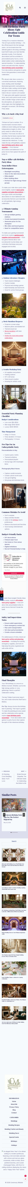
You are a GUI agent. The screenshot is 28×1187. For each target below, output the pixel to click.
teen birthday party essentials (12, 68)
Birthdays (14, 23)
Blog (14, 1110)
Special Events (14, 1137)
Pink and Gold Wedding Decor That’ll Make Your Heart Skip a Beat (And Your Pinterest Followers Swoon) (13, 865)
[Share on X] (1, 595)
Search (14, 841)
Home (14, 1101)
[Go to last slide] (4, 815)
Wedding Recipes (14, 1125)
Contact (14, 1113)
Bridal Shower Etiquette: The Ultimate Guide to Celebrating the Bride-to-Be (21, 777)
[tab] (12, 832)
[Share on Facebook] (1, 598)
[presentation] (14, 805)
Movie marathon (10, 331)
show (10, 118)
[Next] (24, 815)
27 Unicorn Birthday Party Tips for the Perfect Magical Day (13, 817)
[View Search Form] (20, 7)
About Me (14, 1104)
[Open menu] (25, 7)
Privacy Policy (14, 1107)
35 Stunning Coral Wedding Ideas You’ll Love (6, 776)
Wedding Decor (14, 1133)
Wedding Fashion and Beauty (14, 1129)
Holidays (14, 1145)
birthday (15, 520)
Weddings (14, 1121)
